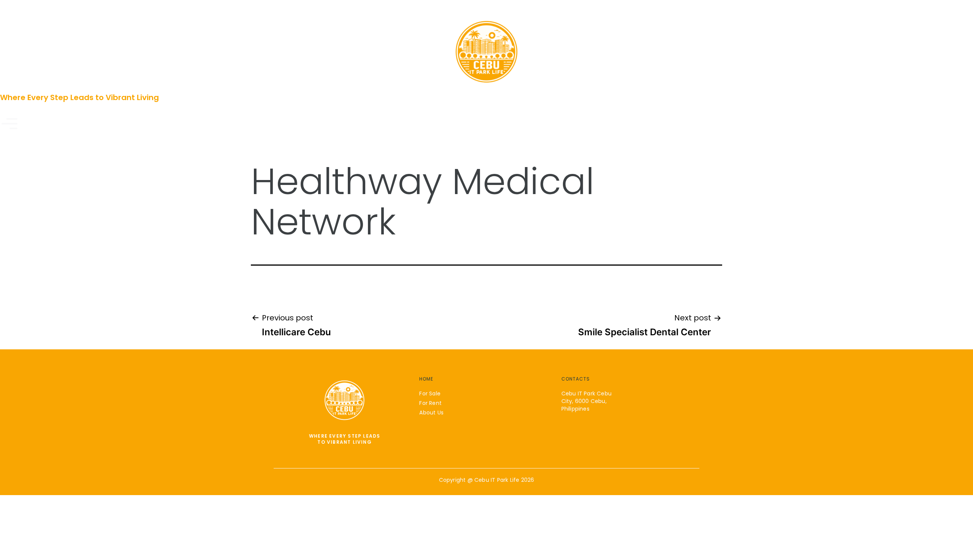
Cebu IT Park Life (496, 480)
